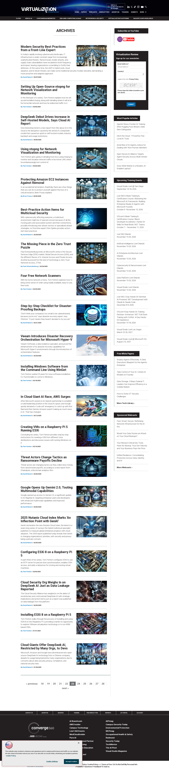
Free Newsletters (92, 712)
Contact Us (29, 712)
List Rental (123, 712)
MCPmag (110, 731)
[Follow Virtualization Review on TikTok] (135, 7)
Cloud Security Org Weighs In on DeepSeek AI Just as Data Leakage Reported (45, 586)
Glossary (140, 712)
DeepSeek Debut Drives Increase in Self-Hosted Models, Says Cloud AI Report (45, 120)
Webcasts (93, 12)
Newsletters (104, 12)
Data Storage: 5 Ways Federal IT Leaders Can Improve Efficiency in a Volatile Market (132, 384)
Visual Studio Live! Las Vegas (129, 329)
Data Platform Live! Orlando (128, 278)
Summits (134, 12)
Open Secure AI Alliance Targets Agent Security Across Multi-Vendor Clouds (132, 157)
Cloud (18, 18)
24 (78, 683)
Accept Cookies (71, 761)
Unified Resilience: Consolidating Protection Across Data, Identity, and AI (130, 458)
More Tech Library (125, 403)
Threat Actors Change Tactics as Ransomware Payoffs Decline (44, 459)
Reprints (108, 712)
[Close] (78, 742)
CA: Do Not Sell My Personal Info (125, 764)
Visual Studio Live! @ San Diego (130, 186)
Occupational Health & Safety (119, 734)
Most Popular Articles (127, 118)
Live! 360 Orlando (124, 234)
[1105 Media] (38, 736)
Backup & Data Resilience (143, 18)
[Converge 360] (41, 728)
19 (48, 683)
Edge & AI (28, 18)
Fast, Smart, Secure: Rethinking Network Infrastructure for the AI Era (131, 424)
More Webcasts (124, 467)
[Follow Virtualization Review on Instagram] (138, 7)
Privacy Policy (133, 79)
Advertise (115, 12)
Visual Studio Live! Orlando (128, 287)
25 (84, 683)
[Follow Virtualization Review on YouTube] (142, 7)
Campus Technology (79, 728)
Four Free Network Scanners (41, 276)
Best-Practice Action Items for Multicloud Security (42, 211)
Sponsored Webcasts (127, 415)
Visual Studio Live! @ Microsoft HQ (131, 339)
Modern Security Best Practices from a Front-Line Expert (43, 48)
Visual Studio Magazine (116, 751)
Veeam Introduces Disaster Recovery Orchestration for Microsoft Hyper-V (47, 337)
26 (90, 683)
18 (42, 683)
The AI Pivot (111, 748)
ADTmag (109, 721)
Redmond (110, 738)
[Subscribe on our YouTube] (124, 41)
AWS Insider (75, 724)
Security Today (113, 741)
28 (103, 683)
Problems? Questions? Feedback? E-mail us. (93, 767)
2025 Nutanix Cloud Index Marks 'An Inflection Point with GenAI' (46, 519)
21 (60, 683)
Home (77, 12)
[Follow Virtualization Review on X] (132, 7)
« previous (32, 683)
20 (54, 683)
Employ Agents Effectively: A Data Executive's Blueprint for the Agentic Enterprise (132, 362)
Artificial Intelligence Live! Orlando (131, 243)
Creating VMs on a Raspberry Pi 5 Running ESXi (44, 428)
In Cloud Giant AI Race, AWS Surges (45, 397)
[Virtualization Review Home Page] (40, 10)
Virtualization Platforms (118, 18)
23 (72, 683)
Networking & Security (95, 18)
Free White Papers (125, 353)
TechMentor (111, 744)
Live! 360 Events (77, 731)
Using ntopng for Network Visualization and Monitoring (40, 150)
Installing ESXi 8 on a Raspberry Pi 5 (46, 615)
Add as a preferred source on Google (117, 6)
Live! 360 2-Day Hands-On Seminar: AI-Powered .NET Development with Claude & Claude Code (132, 299)
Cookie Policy (92, 764)
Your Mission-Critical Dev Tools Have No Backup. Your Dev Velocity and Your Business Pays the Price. (132, 446)
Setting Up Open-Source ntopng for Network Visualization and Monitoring (45, 90)
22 (66, 683)
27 (97, 683)
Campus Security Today (116, 724)
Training (125, 12)
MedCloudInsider (77, 734)
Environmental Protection (117, 728)
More (142, 12)
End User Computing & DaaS (70, 18)
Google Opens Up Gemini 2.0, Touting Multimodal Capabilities (47, 489)
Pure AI (73, 738)
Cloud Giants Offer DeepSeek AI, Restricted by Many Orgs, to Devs (44, 646)
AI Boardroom (76, 721)
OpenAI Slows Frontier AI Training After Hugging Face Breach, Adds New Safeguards (131, 127)
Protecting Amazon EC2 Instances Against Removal (45, 181)
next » (65, 688)
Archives (61, 712)
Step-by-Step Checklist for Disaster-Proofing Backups (46, 307)
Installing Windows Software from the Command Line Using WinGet (44, 368)
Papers (84, 12)
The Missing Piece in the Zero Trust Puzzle (46, 245)
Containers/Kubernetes (46, 18)
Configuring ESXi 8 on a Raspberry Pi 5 (46, 553)
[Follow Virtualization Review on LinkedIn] (128, 7)
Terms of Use (107, 764)
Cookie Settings (52, 761)
